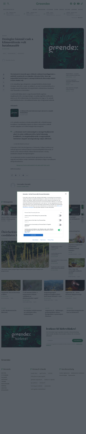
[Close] (66, 194)
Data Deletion (35, 239)
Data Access (43, 239)
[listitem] (43, 212)
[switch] (59, 215)
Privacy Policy (51, 239)
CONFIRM (33, 235)
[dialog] (43, 217)
